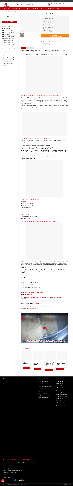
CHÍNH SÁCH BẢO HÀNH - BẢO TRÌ (45, 386)
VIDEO (28, 8)
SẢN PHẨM (21, 8)
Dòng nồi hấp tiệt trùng (6, 55)
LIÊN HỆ (64, 8)
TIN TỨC (58, 8)
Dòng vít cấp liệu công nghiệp (8, 59)
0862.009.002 (38, 297)
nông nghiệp (59, 264)
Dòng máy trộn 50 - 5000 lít (7, 50)
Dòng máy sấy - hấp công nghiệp (8, 48)
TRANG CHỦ (7, 8)
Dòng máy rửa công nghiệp (7, 42)
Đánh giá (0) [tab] (30, 47)
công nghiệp (51, 264)
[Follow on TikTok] (17, 480)
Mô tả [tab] (23, 47)
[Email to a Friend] (46, 44)
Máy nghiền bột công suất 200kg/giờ (37, 363)
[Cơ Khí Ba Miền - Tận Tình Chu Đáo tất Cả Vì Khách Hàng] (9, 4)
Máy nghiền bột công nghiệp (26, 363)
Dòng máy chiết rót (6, 34)
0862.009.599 (45, 297)
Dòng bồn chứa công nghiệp (7, 30)
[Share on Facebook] (42, 44)
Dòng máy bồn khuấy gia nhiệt (8, 32)
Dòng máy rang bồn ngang (7, 40)
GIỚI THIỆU (14, 8)
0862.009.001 (32, 297)
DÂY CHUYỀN (36, 8)
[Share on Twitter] (44, 44)
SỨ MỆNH (43, 8)
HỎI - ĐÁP (41, 391)
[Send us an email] (19, 480)
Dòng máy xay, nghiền (6, 52)
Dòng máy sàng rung (6, 46)
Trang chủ (5, 11)
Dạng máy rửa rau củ (6, 26)
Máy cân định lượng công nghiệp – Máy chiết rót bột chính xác (50, 364)
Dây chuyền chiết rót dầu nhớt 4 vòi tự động (61, 363)
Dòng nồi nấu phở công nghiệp (8, 57)
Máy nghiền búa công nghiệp (7, 63)
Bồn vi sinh (4, 24)
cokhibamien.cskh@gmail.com (11, 472)
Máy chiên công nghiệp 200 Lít (60, 41)
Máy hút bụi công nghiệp (7, 61)
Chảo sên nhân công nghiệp (48, 41)
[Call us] (21, 480)
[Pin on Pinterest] (48, 44)
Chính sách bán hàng (55, 0)
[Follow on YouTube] (23, 480)
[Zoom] (21, 31)
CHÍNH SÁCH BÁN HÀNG (43, 381)
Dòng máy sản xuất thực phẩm (13, 11)
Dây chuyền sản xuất (6, 28)
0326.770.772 (52, 297)
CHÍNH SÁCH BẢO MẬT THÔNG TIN (45, 383)
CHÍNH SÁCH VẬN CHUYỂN (44, 388)
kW (21, 108)
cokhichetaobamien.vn (31, 308)
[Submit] (46, 4)
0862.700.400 (15, 468)
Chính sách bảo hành (63, 0)
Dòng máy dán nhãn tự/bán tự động (9, 36)
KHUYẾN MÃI (51, 8)
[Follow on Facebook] (15, 480)
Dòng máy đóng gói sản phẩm (8, 38)
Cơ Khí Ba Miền (10, 474)
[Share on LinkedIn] (50, 44)
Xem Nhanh (26, 367)
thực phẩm (38, 264)
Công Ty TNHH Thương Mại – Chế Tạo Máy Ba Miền (16, 475)
